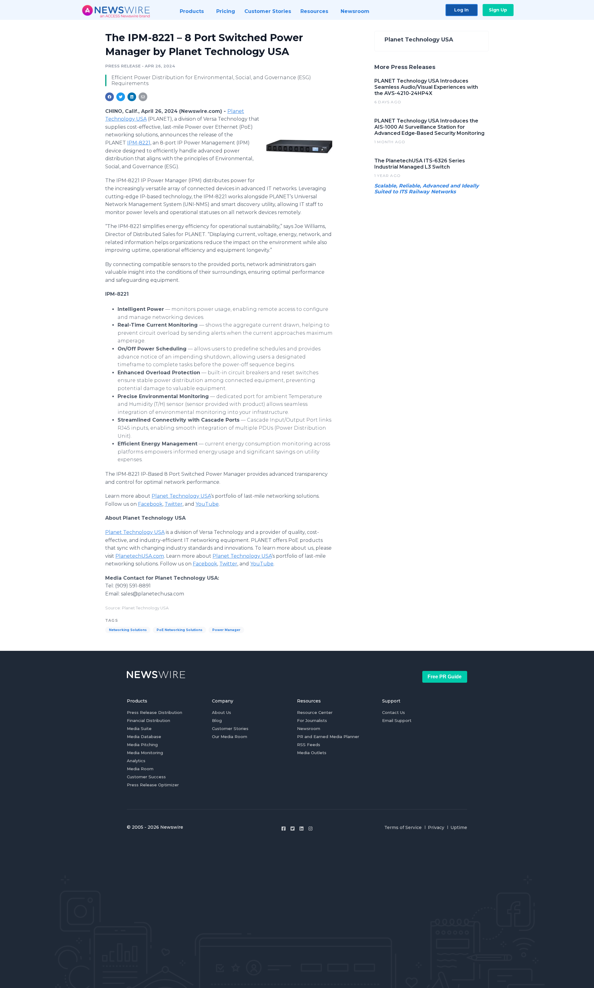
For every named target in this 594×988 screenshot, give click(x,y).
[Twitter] (293, 828)
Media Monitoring (145, 752)
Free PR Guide (445, 676)
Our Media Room (229, 736)
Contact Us (393, 712)
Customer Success (146, 776)
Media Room (140, 768)
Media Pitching (142, 744)
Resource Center (315, 712)
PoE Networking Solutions (179, 630)
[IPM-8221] (299, 143)
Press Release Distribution (154, 712)
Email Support (396, 720)
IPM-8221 (138, 143)
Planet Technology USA (181, 496)
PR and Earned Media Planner (328, 736)
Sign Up (498, 10)
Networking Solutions (128, 630)
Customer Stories (230, 728)
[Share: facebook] (109, 97)
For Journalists (312, 720)
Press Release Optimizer (153, 784)
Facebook (150, 504)
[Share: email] (143, 97)
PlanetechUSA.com (139, 556)
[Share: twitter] (121, 97)
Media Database (144, 736)
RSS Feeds (308, 744)
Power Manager (226, 630)
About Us (221, 712)
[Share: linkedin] (132, 97)
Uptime (458, 827)
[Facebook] (284, 828)
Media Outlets (311, 752)
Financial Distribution (148, 720)
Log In (461, 10)
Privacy (436, 827)
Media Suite (139, 728)
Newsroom (308, 728)
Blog (217, 720)
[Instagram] (310, 828)
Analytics (136, 760)
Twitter (174, 504)
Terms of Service (403, 827)
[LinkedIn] (301, 828)
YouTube (207, 504)
